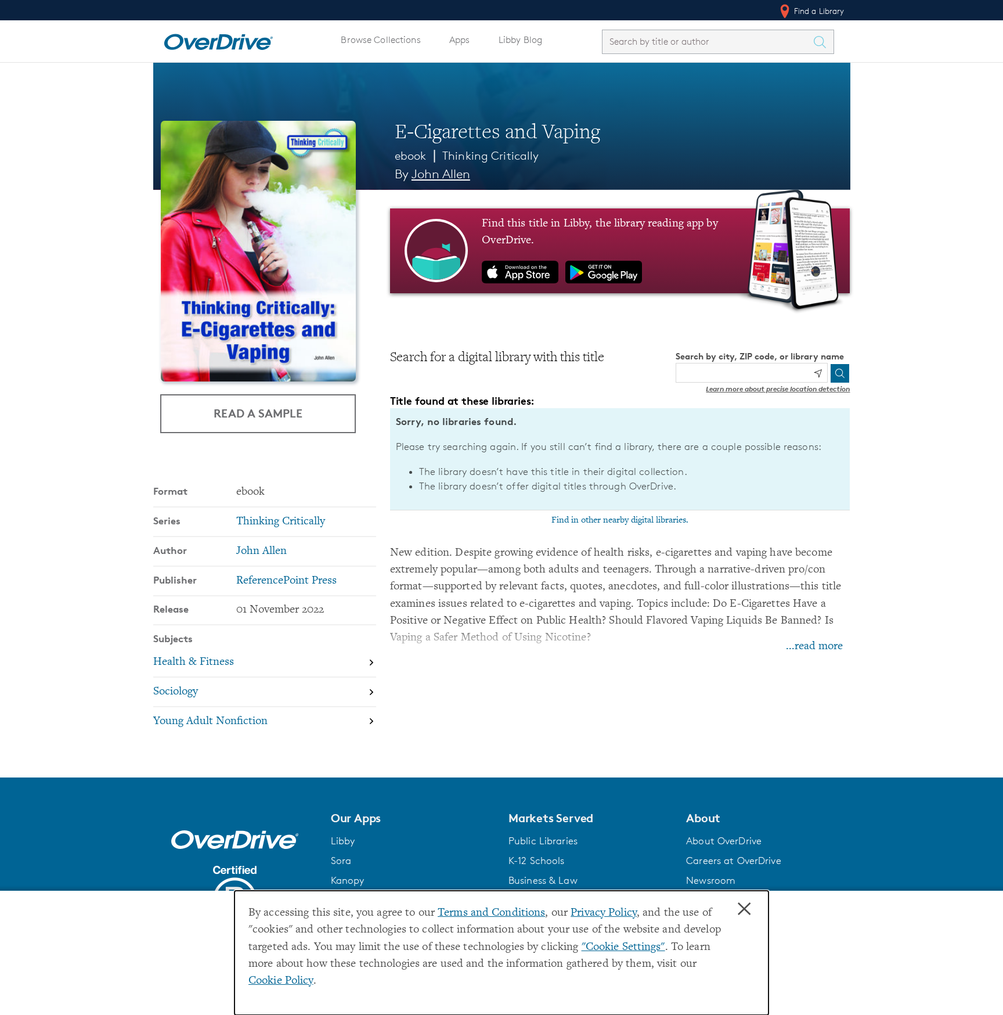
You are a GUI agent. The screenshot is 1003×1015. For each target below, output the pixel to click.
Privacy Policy (604, 913)
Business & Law (543, 880)
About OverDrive (724, 841)
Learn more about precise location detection (778, 388)
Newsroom (710, 880)
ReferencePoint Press (286, 580)
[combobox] (707, 41)
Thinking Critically (490, 156)
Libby (343, 841)
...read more (814, 646)
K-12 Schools (536, 860)
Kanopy (348, 880)
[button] (413, 818)
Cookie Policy (280, 981)
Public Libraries (543, 841)
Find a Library (818, 11)
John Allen (441, 174)
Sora (341, 860)
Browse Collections (380, 39)
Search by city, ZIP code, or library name (760, 356)
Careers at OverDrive (733, 860)
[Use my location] (818, 373)
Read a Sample (258, 413)
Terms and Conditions (491, 913)
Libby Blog (520, 39)
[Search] (840, 373)
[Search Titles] (823, 41)
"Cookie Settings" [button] (623, 947)
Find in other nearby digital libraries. (619, 520)
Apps (459, 39)
